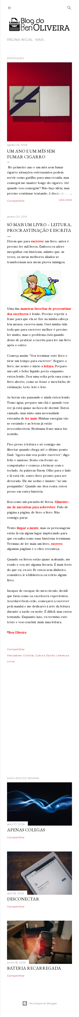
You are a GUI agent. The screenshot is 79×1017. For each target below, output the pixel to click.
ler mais (31, 418)
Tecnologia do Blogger (43, 1003)
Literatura (62, 655)
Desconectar (23, 899)
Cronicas (28, 655)
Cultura (40, 655)
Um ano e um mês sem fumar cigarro (31, 154)
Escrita (50, 655)
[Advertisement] (39, 725)
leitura (48, 366)
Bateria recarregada (34, 968)
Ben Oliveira (17, 632)
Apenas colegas (26, 830)
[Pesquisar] (69, 7)
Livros (10, 661)
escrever (37, 241)
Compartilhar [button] (16, 200)
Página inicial (20, 40)
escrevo (57, 544)
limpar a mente (28, 528)
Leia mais (65, 200)
